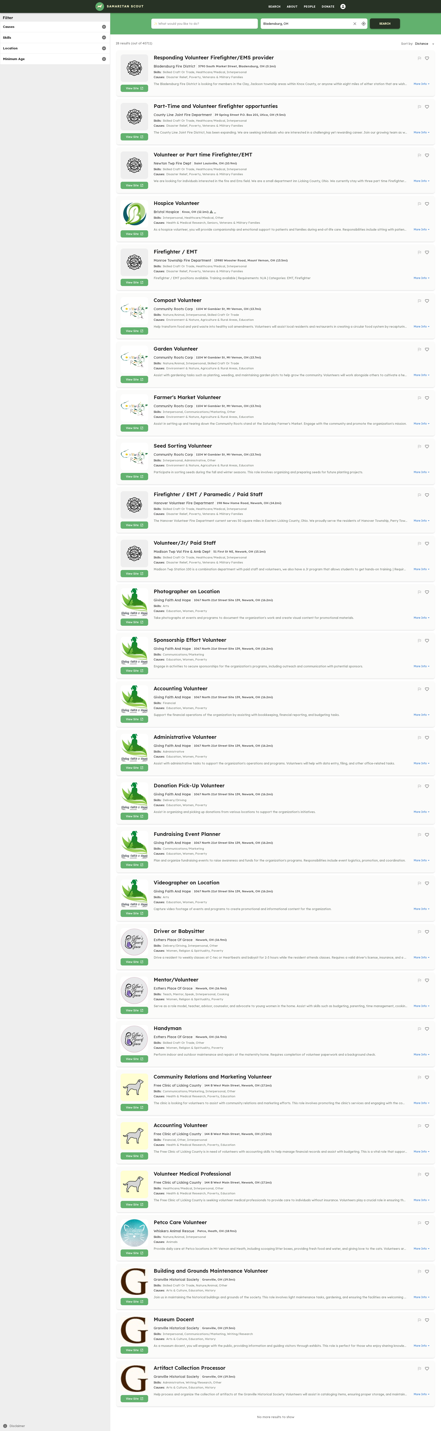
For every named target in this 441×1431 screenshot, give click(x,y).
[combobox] (305, 23)
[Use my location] (363, 23)
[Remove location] (354, 23)
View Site (132, 88)
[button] (55, 27)
